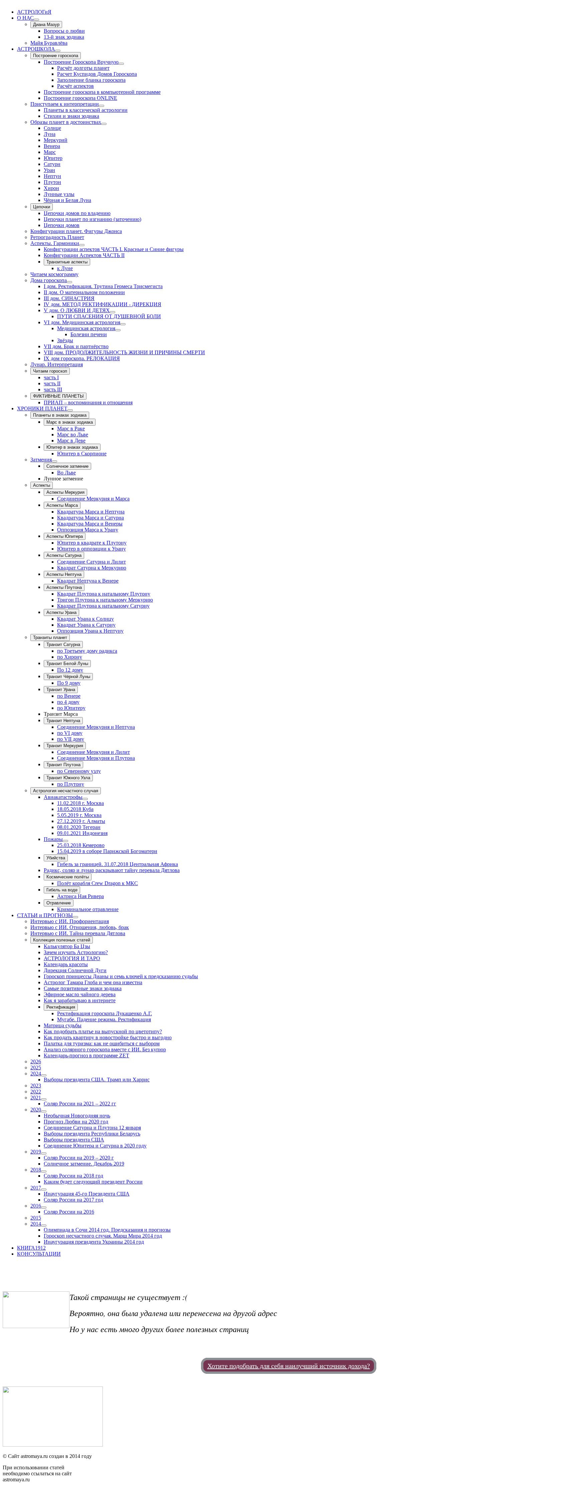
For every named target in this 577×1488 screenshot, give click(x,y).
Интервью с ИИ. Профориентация (69, 921)
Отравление (58, 902)
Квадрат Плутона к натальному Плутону (103, 594)
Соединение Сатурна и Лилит (91, 562)
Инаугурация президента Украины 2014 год (94, 1242)
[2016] (43, 1208)
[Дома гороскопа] (69, 282)
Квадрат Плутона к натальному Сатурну (103, 606)
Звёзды (65, 340)
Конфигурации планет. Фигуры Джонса (76, 231)
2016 (35, 1206)
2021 (35, 1097)
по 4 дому (68, 702)
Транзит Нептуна (63, 720)
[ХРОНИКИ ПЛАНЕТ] (70, 410)
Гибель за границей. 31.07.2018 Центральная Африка (117, 864)
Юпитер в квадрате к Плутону (92, 543)
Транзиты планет (50, 637)
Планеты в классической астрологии (86, 110)
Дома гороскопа (48, 280)
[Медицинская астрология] (118, 330)
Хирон (51, 188)
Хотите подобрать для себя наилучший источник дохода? (288, 1365)
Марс (50, 152)
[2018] (43, 1172)
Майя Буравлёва (48, 43)
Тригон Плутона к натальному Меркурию (105, 600)
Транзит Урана (60, 689)
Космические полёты (67, 876)
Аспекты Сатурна (63, 555)
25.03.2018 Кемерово (81, 845)
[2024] (43, 1075)
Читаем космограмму (54, 274)
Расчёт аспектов (75, 86)
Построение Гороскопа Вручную (81, 62)
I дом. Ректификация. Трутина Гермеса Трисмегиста (103, 286)
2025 (35, 1067)
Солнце (52, 128)
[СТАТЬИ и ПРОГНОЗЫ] (75, 917)
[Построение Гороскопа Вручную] (121, 64)
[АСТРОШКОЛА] (57, 51)
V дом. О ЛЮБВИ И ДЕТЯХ (77, 310)
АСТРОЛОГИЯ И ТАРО (72, 958)
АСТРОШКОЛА (36, 49)
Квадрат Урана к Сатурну (86, 625)
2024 (35, 1073)
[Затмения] (54, 461)
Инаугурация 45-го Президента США (87, 1194)
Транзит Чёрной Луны (68, 676)
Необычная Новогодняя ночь (77, 1115)
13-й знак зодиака (64, 37)
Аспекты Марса (62, 505)
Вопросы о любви (64, 31)
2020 (35, 1109)
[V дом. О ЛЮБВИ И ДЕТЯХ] (112, 312)
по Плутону (70, 784)
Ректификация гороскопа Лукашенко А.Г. (104, 1013)
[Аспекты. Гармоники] (81, 245)
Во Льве (66, 472)
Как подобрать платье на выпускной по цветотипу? (103, 1031)
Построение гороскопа (55, 55)
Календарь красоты (66, 964)
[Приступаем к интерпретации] (101, 106)
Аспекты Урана (61, 612)
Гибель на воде (61, 889)
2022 (35, 1091)
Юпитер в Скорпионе (82, 453)
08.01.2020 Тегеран (79, 827)
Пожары (53, 839)
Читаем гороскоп (50, 371)
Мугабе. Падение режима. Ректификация (104, 1019)
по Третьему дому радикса (87, 651)
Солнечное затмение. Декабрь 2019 (84, 1163)
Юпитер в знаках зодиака (72, 447)
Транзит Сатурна (63, 644)
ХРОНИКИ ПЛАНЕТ (42, 408)
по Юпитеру (71, 708)
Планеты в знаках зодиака (59, 415)
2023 (35, 1085)
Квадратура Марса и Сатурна (90, 517)
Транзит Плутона (63, 764)
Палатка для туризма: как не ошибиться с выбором (102, 1043)
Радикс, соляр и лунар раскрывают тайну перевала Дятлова (112, 870)
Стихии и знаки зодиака (71, 116)
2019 (35, 1151)
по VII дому (70, 739)
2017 (35, 1188)
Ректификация (60, 1007)
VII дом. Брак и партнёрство (76, 346)
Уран (49, 170)
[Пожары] (65, 841)
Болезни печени (88, 334)
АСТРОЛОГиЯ (34, 12)
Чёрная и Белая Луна (67, 200)
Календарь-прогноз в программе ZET (86, 1055)
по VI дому (69, 733)
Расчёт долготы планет (83, 68)
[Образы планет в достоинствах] (104, 124)
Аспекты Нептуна (63, 574)
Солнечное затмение (67, 466)
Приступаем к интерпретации (64, 104)
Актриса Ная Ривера (80, 896)
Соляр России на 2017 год (73, 1200)
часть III (53, 389)
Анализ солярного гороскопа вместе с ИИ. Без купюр (105, 1049)
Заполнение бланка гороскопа (91, 80)
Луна (49, 134)
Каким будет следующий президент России (93, 1182)
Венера (52, 146)
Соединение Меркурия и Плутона (96, 758)
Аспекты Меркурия (65, 492)
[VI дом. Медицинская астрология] (123, 324)
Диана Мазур (46, 24)
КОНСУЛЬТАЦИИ (39, 1254)
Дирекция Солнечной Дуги (75, 970)
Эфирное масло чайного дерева (80, 994)
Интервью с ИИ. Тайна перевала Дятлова (77, 933)
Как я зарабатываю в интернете (80, 1000)
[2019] (43, 1153)
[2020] (43, 1111)
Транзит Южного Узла (68, 777)
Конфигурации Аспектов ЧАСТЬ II (84, 255)
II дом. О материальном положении (84, 292)
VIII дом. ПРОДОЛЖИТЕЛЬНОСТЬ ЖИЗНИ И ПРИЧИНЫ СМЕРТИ (124, 352)
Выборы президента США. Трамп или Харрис (97, 1079)
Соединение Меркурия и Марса (93, 498)
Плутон (52, 182)
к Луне (65, 268)
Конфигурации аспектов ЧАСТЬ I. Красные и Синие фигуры (114, 249)
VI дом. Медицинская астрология (82, 322)
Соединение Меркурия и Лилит (93, 752)
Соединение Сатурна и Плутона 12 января (92, 1127)
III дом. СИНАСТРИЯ (69, 298)
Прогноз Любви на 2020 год (76, 1121)
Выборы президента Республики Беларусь (92, 1133)
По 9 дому (68, 683)
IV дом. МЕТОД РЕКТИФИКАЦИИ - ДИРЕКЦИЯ (102, 304)
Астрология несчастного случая (65, 790)
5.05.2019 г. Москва (79, 815)
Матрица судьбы (62, 1025)
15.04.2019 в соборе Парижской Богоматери (107, 851)
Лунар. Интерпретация (56, 364)
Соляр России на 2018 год (73, 1176)
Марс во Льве (72, 434)
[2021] (43, 1099)
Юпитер (53, 158)
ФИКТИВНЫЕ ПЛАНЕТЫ (58, 396)
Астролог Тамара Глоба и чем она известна (93, 982)
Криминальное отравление (88, 909)
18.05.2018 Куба (75, 809)
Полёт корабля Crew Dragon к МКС (97, 883)
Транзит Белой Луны (67, 663)
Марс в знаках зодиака (69, 422)
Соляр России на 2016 (69, 1212)
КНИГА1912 (31, 1248)
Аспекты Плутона (64, 587)
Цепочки (41, 206)
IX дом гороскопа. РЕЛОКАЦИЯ (82, 358)
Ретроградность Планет (57, 237)
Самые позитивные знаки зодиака (83, 988)
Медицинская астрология (86, 328)
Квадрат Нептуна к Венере (88, 581)
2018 (35, 1170)
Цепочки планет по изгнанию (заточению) (92, 219)
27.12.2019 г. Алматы (81, 821)
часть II (52, 383)
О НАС (25, 18)
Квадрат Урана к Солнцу (85, 619)
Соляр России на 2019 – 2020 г (79, 1157)
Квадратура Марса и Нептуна (91, 511)
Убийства (55, 857)
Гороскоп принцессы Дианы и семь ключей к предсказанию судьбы (121, 976)
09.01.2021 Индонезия (82, 833)
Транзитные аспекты (66, 261)
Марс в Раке (71, 428)
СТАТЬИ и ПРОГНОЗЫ (45, 915)
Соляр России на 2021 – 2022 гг (80, 1103)
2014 (35, 1224)
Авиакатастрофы (63, 797)
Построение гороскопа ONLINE (80, 98)
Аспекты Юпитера (64, 536)
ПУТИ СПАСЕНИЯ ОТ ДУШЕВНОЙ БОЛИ (109, 316)
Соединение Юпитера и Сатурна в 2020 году (95, 1145)
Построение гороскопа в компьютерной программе (102, 92)
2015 (35, 1218)
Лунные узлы (59, 194)
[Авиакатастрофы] (85, 799)
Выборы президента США (74, 1139)
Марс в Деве (71, 440)
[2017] (43, 1190)
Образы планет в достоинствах (65, 122)
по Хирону (69, 657)
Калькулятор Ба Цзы (67, 946)
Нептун (52, 176)
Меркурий (55, 140)
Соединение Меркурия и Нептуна (96, 727)
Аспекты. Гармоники (54, 243)
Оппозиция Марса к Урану (87, 530)
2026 (35, 1061)
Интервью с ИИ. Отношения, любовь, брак (79, 927)
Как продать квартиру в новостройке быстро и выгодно (108, 1037)
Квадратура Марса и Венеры (90, 523)
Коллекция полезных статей (61, 939)
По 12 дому (70, 670)
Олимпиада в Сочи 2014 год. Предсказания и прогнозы (107, 1230)
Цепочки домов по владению (77, 213)
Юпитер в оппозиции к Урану (91, 549)
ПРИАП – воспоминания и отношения (88, 402)
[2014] (43, 1226)
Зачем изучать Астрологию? (76, 952)
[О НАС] (36, 20)
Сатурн (52, 164)
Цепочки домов (61, 225)
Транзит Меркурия (64, 745)
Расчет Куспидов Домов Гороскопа (97, 74)
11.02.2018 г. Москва (80, 803)
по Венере (68, 696)
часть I (51, 377)
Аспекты (41, 485)
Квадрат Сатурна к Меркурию (91, 568)
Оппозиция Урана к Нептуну (90, 631)
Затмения (41, 459)
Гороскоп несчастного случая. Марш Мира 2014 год (103, 1236)
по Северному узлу (79, 771)
